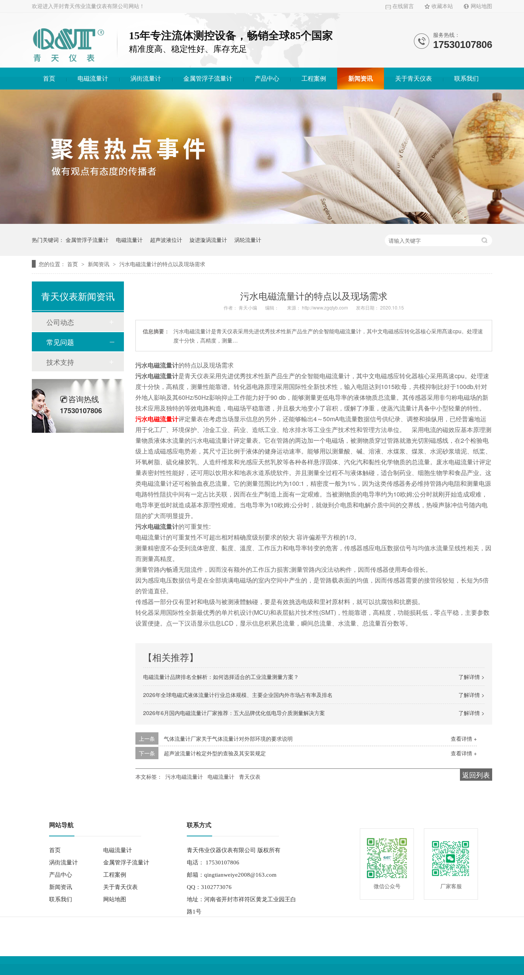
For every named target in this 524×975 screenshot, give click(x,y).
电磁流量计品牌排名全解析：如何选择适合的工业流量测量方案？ (221, 676)
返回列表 (476, 775)
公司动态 (60, 322)
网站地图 (481, 6)
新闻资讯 (360, 78)
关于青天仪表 (413, 78)
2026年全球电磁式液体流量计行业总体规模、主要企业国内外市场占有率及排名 (238, 695)
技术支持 (60, 362)
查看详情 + (464, 738)
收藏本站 (442, 6)
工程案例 (314, 78)
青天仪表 (249, 776)
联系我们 (466, 78)
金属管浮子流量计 (207, 78)
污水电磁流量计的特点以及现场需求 (162, 264)
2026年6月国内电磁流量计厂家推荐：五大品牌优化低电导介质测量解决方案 (234, 713)
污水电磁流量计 (156, 418)
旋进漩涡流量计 (208, 239)
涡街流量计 (145, 78)
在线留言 (403, 6)
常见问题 (60, 342)
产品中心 (267, 78)
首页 (49, 78)
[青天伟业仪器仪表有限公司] (68, 63)
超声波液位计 (166, 239)
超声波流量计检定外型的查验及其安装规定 (215, 753)
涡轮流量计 (247, 239)
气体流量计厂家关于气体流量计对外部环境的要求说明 (228, 738)
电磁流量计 (92, 78)
